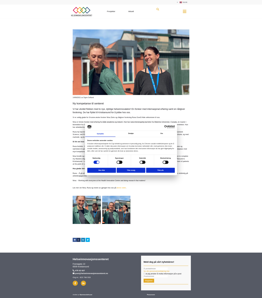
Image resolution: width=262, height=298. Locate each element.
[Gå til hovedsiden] (86, 11)
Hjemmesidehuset (86, 294)
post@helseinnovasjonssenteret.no (91, 273)
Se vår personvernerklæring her (156, 271)
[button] (111, 11)
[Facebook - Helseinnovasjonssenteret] (75, 283)
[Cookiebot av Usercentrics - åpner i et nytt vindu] (166, 126)
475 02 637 (80, 271)
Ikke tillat (101, 170)
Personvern (151, 294)
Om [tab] (161, 133)
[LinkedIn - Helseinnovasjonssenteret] (83, 283)
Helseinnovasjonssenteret (91, 259)
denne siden (121, 188)
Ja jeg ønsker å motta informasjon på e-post (163, 274)
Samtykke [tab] (100, 134)
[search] (157, 9)
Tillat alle (160, 170)
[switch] (119, 162)
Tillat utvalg (131, 170)
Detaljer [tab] (131, 133)
